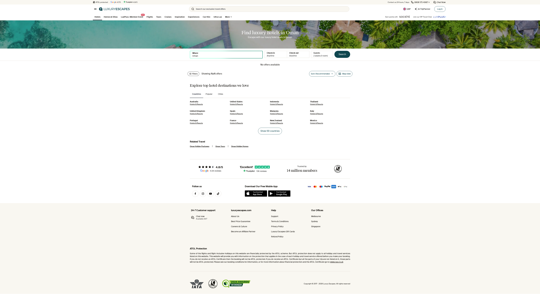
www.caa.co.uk (336, 262)
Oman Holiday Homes (239, 146)
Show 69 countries (270, 130)
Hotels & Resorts (196, 104)
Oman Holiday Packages (199, 146)
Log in (440, 9)
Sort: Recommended (320, 73)
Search (342, 54)
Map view (346, 73)
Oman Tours (220, 146)
